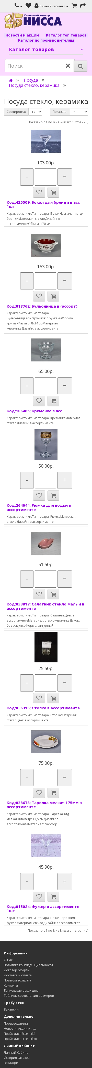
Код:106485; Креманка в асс (34, 410)
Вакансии (11, 1009)
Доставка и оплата (18, 975)
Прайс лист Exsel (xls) (19, 1033)
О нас (8, 960)
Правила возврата (17, 980)
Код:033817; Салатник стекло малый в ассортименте (45, 606)
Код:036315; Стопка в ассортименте (43, 707)
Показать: (60, 112)
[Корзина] (74, 6)
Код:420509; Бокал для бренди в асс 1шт (43, 204)
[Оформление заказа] (83, 6)
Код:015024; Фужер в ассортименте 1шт (43, 908)
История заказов (16, 1057)
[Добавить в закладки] (39, 192)
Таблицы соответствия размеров (29, 995)
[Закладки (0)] (28, 6)
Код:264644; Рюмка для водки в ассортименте (39, 507)
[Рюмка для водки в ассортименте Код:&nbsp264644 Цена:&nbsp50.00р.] (46, 444)
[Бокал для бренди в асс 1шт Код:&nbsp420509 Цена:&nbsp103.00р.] (46, 141)
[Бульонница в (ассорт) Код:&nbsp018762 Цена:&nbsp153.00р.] (46, 245)
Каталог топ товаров (66, 35)
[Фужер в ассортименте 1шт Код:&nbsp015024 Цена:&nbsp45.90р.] (46, 845)
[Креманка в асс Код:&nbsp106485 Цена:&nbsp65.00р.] (46, 350)
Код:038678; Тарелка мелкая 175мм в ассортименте (44, 804)
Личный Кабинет (17, 1052)
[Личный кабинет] (18, 6)
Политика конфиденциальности (28, 965)
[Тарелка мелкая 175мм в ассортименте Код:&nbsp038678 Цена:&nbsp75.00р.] (46, 741)
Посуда (31, 80)
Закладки (11, 1063)
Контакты (11, 985)
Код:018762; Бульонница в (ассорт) (42, 306)
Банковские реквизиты (21, 990)
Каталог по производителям (46, 40)
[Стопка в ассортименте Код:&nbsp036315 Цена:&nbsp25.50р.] (46, 647)
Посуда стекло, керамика (34, 85)
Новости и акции (22, 35)
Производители (16, 1023)
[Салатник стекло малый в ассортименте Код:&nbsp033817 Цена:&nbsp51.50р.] (46, 543)
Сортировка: (16, 112)
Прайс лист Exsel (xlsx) (20, 1039)
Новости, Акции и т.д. (20, 1028)
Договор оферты (17, 970)
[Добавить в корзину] (53, 192)
